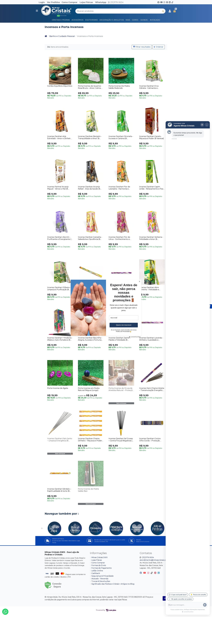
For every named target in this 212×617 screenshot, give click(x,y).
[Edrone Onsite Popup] (106, 308)
